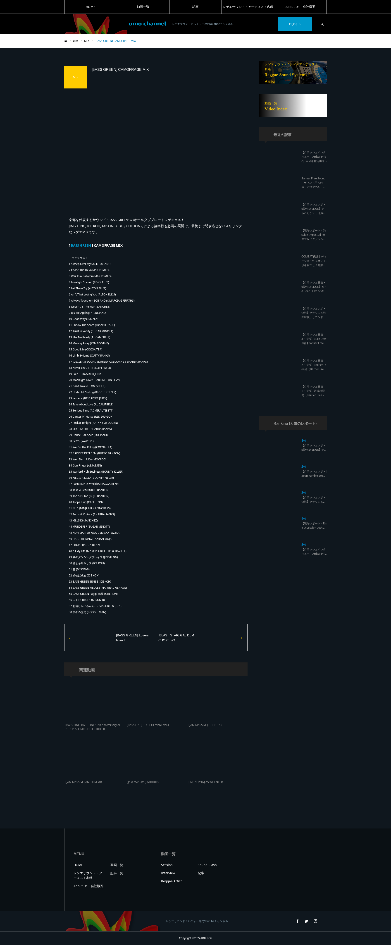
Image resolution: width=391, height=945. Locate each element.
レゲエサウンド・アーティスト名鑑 (248, 7)
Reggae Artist (171, 881)
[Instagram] (315, 921)
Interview (168, 873)
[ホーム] (65, 41)
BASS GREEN (81, 245)
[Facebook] (297, 921)
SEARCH (322, 24)
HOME (90, 7)
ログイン (295, 24)
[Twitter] (306, 921)
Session (167, 865)
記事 (195, 7)
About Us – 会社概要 (300, 7)
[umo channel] (115, 24)
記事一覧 (116, 873)
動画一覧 (143, 7)
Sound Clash (207, 865)
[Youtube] (324, 921)
